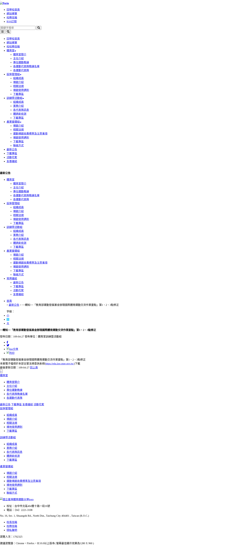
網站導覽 (12, 13)
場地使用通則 (14, 426)
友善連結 (12, 161)
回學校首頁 (13, 9)
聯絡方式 (18, 145)
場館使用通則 (21, 90)
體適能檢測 (19, 113)
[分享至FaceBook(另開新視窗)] (7, 342)
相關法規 (18, 86)
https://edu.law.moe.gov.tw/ (60, 363)
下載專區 (18, 94)
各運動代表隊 (21, 70)
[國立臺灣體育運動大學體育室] (121, 3)
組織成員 (18, 78)
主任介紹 (18, 58)
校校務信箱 (13, 46)
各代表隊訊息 (21, 109)
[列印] (10, 353)
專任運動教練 (21, 62)
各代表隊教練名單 (17, 394)
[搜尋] (38, 28)
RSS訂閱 (12, 21)
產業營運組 (13, 121)
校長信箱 (12, 522)
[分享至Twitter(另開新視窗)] (8, 345)
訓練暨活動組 (14, 98)
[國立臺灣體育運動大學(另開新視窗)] (17, 499)
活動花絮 (12, 157)
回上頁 (34, 367)
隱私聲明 (12, 530)
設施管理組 (13, 74)
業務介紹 (18, 106)
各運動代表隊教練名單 (26, 66)
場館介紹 (18, 82)
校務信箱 (12, 17)
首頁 (9, 301)
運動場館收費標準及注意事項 (30, 133)
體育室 (10, 50)
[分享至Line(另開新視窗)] (12, 349)
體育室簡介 (19, 54)
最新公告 (12, 149)
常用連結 (12, 278)
